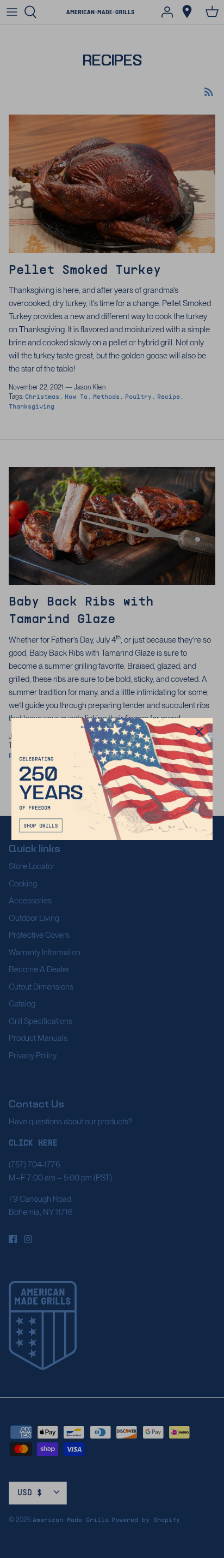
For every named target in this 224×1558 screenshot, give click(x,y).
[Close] (199, 732)
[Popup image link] (112, 779)
